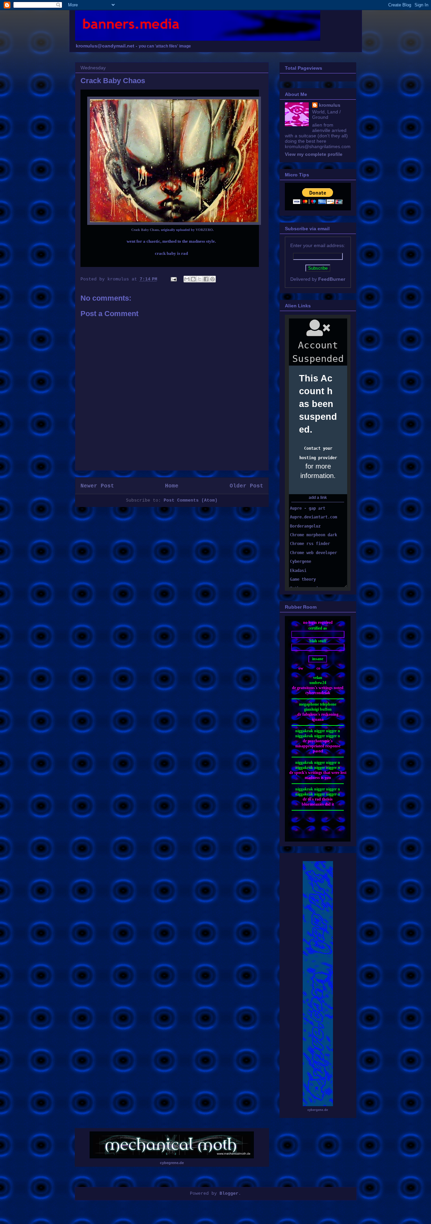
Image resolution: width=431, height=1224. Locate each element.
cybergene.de (317, 1110)
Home (171, 486)
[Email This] (187, 279)
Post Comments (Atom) (191, 500)
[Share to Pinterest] (212, 279)
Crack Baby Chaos (145, 230)
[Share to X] (199, 279)
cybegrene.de (172, 1163)
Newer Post (97, 486)
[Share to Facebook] (206, 279)
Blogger (229, 1193)
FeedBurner (331, 279)
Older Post (246, 486)
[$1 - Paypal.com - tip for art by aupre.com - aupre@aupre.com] (317, 202)
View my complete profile (313, 154)
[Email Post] (174, 279)
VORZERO (204, 230)
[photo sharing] (174, 223)
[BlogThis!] (193, 279)
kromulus (329, 105)
